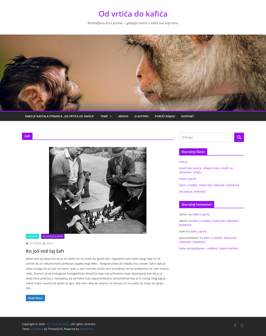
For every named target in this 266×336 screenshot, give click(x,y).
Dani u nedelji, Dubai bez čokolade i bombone (209, 185)
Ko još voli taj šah (45, 251)
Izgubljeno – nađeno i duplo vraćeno (214, 248)
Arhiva (123, 116)
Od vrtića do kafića (133, 13)
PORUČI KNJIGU (165, 116)
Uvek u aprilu (187, 178)
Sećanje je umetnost (192, 191)
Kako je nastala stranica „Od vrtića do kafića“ (59, 116)
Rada (182, 248)
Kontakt (187, 116)
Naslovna (32, 236)
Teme (104, 116)
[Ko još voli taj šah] (97, 190)
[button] (110, 116)
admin (49, 243)
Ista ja (183, 162)
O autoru (142, 116)
